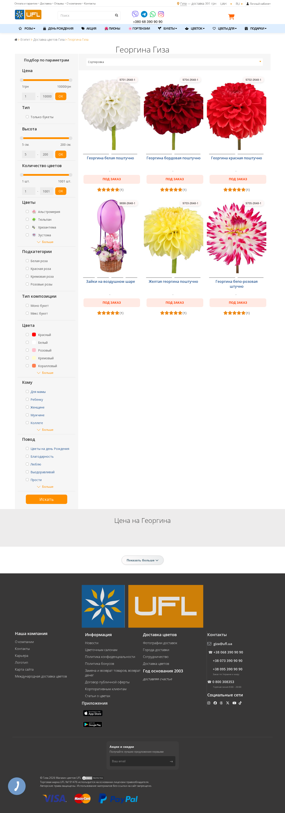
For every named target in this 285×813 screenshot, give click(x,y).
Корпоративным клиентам (105, 689)
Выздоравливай (43, 472)
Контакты (22, 648)
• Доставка (44, 3)
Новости (91, 643)
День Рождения (60, 28)
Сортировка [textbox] (96, 62)
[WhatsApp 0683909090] (153, 16)
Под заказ (112, 179)
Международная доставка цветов (41, 676)
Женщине (38, 407)
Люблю (36, 464)
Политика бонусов (99, 663)
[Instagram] (161, 16)
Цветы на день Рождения (50, 449)
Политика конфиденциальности (110, 656)
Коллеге (37, 423)
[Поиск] (116, 15)
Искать (46, 499)
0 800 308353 (223, 682)
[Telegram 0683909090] (144, 16)
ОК (61, 96)
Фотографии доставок (160, 643)
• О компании (73, 3)
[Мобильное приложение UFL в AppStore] (93, 712)
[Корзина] (232, 17)
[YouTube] (234, 703)
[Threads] (222, 703)
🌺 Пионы (112, 28)
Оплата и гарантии (25, 3)
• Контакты (89, 3)
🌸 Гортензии (139, 28)
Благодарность (42, 456)
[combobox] (174, 62)
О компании (24, 641)
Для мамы (38, 392)
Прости (36, 480)
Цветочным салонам (101, 649)
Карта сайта (24, 669)
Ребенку (37, 399)
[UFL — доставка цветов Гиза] (28, 14)
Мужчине (38, 415)
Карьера (21, 655)
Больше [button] (47, 242)
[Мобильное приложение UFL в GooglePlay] (93, 724)
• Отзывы (58, 3)
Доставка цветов (156, 663)
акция (91, 28)
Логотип (21, 662)
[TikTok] (240, 703)
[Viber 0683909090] (135, 16)
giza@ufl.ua (223, 643)
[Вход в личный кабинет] (247, 4)
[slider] (21, 80)
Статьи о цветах (97, 696)
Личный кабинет (260, 4)
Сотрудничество (156, 656)
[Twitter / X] (228, 703)
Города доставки (156, 649)
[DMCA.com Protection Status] (93, 778)
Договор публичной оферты (107, 682)
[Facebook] (216, 703)
